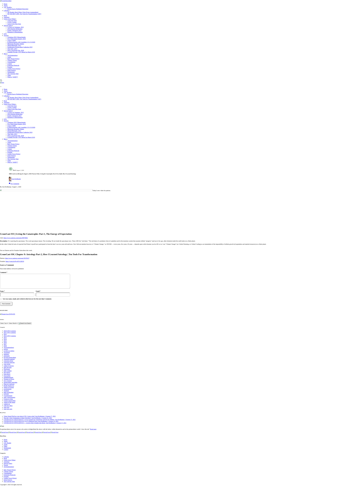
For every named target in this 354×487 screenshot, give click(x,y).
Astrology (6, 462)
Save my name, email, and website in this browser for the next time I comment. (27, 299)
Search (29, 323)
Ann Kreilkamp (16, 179)
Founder (6, 476)
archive (6, 349)
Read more (93, 429)
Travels (6, 465)
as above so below (9, 351)
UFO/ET (6, 394)
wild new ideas (8, 405)
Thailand (6, 390)
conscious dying (8, 361)
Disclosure (7, 369)
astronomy (7, 356)
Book (5, 458)
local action (7, 376)
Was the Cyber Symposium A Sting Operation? (17, 418)
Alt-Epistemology (9, 347)
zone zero (6, 407)
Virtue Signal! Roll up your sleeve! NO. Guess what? (19, 416)
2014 (5, 339)
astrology (6, 354)
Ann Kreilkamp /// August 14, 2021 (48, 421)
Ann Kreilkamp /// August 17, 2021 (45, 416)
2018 (5, 346)
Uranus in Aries (8, 399)
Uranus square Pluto (9, 400)
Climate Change (8, 471)
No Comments (14, 183)
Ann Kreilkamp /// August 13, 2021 (56, 423)
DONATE (12, 314)
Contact (6, 449)
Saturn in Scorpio (9, 387)
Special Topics (8, 463)
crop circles (7, 364)
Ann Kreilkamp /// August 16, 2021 (41, 418)
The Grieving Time (9, 481)
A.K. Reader (7, 443)
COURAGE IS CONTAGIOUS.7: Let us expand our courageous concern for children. (29, 419)
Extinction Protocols (9, 475)
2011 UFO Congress (10, 332)
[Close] (0, 86)
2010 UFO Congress (10, 331)
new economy (8, 381)
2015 (5, 341)
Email (38, 291)
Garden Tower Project (10, 478)
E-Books (6, 457)
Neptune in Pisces (9, 379)
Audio (5, 444)
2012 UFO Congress (10, 336)
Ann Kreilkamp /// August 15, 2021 (65, 419)
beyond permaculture (10, 357)
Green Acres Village (9, 460)
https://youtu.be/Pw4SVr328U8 (15, 261)
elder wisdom (8, 371)
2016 (5, 342)
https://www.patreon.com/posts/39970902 (16, 238)
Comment (3, 272)
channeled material (9, 359)
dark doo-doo (8, 367)
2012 (5, 334)
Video (5, 446)
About (5, 441)
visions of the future (9, 402)
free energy (7, 372)
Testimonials (7, 448)
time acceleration (8, 392)
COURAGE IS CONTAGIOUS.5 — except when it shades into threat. (24, 423)
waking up (7, 404)
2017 (5, 344)
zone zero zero (8, 409)
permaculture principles (10, 382)
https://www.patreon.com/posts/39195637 (17, 258)
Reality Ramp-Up (9, 385)
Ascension (7, 352)
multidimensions (8, 377)
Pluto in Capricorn (9, 384)
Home (5, 439)
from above (7, 374)
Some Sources (8, 480)
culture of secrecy (9, 366)
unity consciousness (9, 397)
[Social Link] (4, 432)
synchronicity (8, 389)
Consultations (8, 473)
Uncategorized (8, 395)
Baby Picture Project (10, 470)
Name (2, 291)
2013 (5, 337)
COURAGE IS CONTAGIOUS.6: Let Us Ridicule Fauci (21, 421)
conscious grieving (9, 362)
